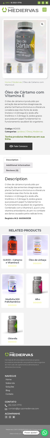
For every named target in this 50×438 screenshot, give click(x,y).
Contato (9, 394)
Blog (8, 390)
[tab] (12, 160)
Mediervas (17, 82)
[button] (44, 10)
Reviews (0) (12, 170)
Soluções (10, 387)
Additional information (18, 165)
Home (8, 82)
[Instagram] (43, 2)
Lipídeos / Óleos (24, 131)
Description (12, 160)
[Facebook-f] (39, 2)
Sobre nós (10, 383)
